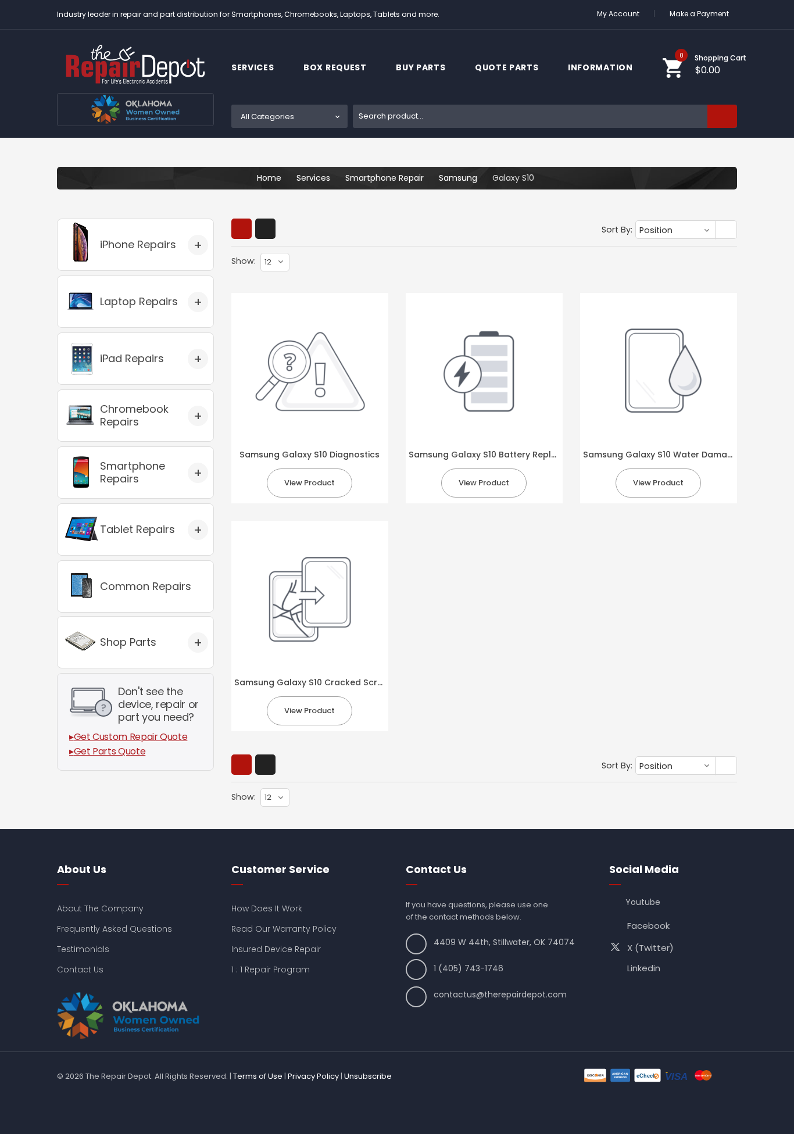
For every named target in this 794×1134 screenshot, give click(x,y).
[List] (265, 229)
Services (253, 67)
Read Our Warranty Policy (284, 929)
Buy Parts (422, 67)
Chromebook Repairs (134, 415)
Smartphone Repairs (132, 472)
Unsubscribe (368, 1076)
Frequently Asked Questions (114, 929)
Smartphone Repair (384, 178)
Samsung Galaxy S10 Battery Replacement (499, 454)
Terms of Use (257, 1076)
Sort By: (617, 229)
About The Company (100, 908)
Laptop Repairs (139, 301)
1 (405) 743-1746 (468, 968)
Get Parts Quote (110, 751)
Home (269, 178)
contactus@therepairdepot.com (500, 994)
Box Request (336, 67)
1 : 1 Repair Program (270, 969)
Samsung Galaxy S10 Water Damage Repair (675, 454)
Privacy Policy (313, 1076)
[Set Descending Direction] (726, 231)
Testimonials (83, 949)
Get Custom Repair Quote (131, 736)
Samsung (458, 178)
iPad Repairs (132, 358)
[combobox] (545, 116)
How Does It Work (266, 908)
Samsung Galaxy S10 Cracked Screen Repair (328, 682)
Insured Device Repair (276, 949)
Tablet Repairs (137, 529)
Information (601, 67)
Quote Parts (508, 67)
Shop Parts (128, 642)
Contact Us (80, 969)
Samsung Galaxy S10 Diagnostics (309, 454)
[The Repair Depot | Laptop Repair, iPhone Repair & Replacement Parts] (135, 64)
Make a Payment (699, 14)
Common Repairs (145, 586)
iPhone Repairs (138, 244)
